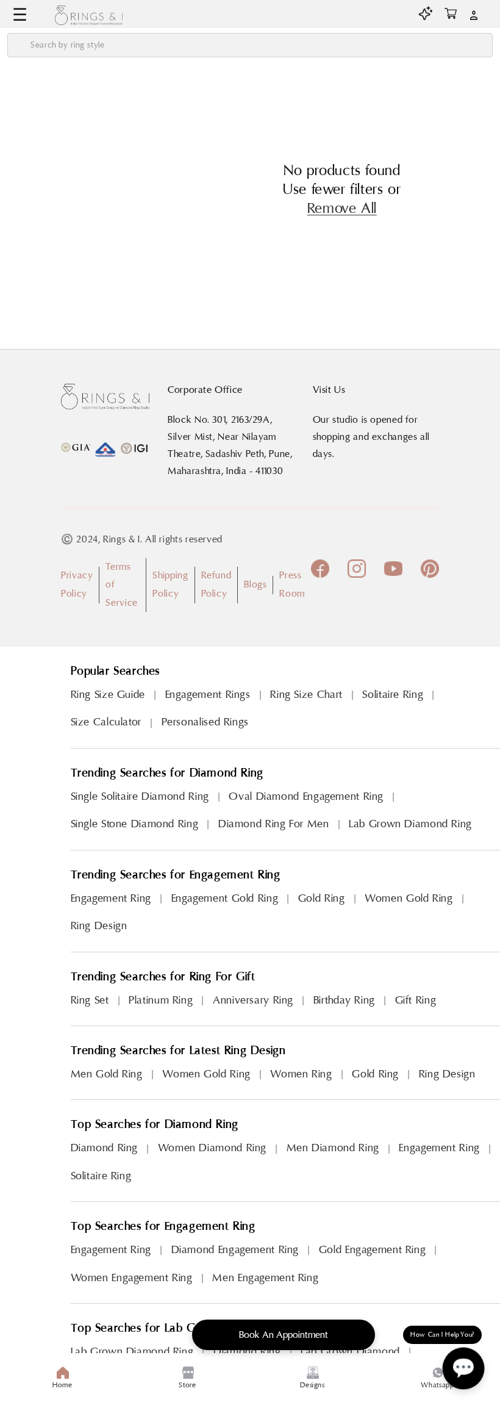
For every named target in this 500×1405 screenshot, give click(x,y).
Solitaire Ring (392, 695)
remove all (342, 208)
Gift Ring (416, 1000)
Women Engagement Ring (132, 1278)
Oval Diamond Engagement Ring (306, 796)
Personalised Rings (205, 722)
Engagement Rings (208, 695)
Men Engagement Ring (265, 1278)
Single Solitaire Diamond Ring (140, 796)
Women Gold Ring (408, 898)
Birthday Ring (344, 1000)
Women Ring (301, 1074)
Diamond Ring (104, 1148)
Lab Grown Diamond (350, 1352)
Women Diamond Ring (212, 1148)
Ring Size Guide (108, 695)
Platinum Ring (161, 1000)
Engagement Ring (111, 898)
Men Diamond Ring (333, 1148)
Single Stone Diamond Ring (135, 824)
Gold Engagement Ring (372, 1250)
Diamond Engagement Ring (235, 1250)
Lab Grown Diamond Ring (410, 824)
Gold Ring (321, 898)
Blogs (255, 584)
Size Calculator (106, 722)
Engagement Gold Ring (225, 898)
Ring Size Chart (306, 695)
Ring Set (90, 1000)
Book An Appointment (283, 1335)
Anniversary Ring (253, 1000)
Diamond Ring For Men (273, 824)
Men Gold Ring (107, 1074)
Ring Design (99, 926)
